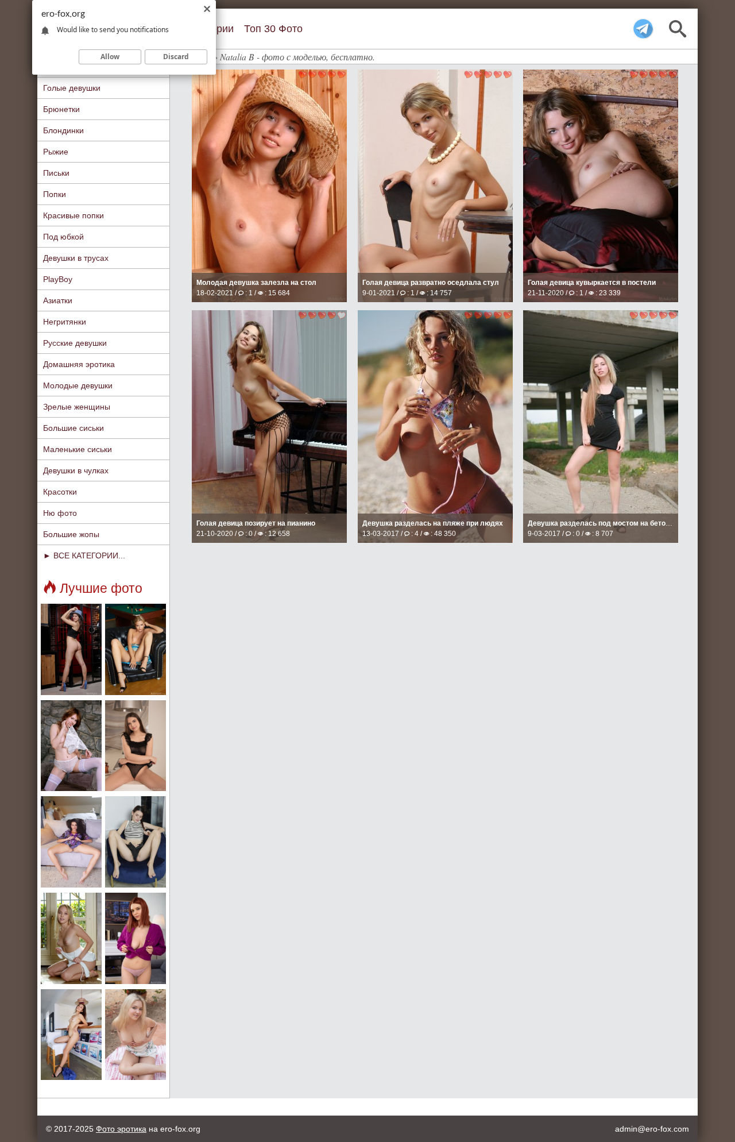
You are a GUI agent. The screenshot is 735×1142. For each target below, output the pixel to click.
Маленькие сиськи (77, 449)
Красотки (60, 491)
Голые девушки (71, 87)
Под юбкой (63, 236)
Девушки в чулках (76, 470)
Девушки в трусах (76, 258)
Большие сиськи (73, 428)
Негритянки (64, 321)
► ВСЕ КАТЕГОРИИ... (84, 555)
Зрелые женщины (76, 406)
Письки (56, 173)
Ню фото (60, 513)
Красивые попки (73, 215)
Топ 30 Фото (273, 28)
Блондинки (63, 130)
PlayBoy (57, 279)
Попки (54, 194)
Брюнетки (61, 109)
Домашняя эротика (79, 364)
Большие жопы (71, 534)
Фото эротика (121, 1128)
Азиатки (57, 300)
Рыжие (55, 151)
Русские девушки (75, 343)
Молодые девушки (78, 385)
